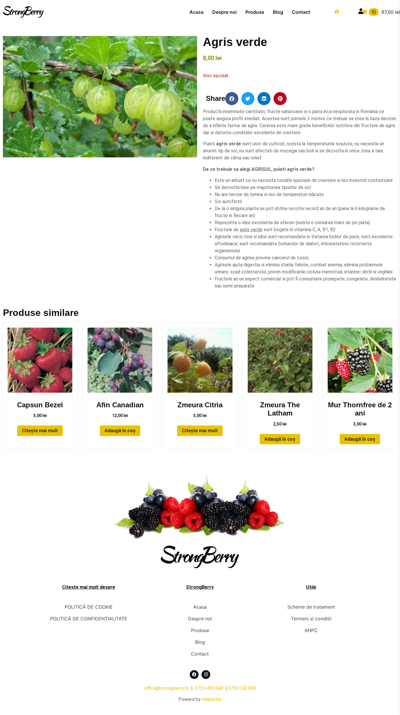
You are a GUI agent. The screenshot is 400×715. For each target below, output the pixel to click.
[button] (231, 98)
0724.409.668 (209, 688)
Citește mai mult (40, 430)
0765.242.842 (242, 688)
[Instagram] (205, 674)
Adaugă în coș (120, 430)
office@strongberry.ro (166, 688)
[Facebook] (337, 12)
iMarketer (212, 699)
